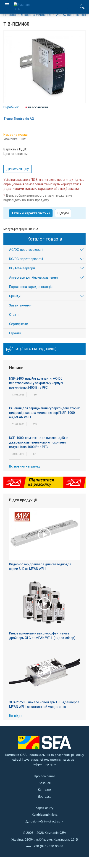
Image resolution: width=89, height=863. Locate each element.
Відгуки (63, 213)
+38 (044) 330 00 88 (48, 846)
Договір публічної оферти (44, 821)
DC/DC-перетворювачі (26, 259)
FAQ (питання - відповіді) (35, 349)
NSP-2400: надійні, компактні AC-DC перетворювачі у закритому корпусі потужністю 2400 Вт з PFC (36, 383)
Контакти (44, 789)
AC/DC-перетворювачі (26, 249)
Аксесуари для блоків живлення (33, 277)
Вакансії (45, 783)
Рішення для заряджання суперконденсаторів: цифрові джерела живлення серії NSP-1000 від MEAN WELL (44, 412)
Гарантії (15, 333)
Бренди (15, 296)
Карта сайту (44, 808)
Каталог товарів (44, 239)
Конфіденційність (45, 814)
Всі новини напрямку (24, 466)
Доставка (44, 796)
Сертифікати (18, 324)
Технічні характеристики (30, 213)
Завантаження (20, 305)
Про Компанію (44, 776)
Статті (13, 314)
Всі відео (15, 716)
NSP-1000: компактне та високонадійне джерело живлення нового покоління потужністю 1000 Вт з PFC (38, 442)
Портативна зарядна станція (30, 287)
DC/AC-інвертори (22, 268)
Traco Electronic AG (18, 119)
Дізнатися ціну (17, 169)
